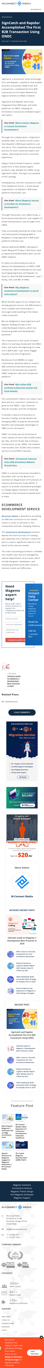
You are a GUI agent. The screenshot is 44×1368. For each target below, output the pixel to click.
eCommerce (36, 9)
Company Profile (8, 1323)
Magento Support (22, 1197)
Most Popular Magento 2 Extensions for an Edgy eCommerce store (7, 1131)
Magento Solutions (22, 1185)
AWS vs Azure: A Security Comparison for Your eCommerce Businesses (25, 954)
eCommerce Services (22, 1188)
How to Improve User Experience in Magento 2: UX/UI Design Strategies (26, 990)
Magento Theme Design (22, 1191)
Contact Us (6, 1320)
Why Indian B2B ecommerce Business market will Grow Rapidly (20, 387)
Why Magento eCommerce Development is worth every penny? (21, 290)
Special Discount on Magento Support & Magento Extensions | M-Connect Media (7, 1161)
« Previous (11, 673)
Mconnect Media (10, 516)
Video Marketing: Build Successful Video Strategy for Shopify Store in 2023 (26, 979)
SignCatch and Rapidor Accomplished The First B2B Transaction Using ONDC (22, 1035)
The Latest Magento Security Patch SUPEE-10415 (21, 1156)
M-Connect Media (22, 896)
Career (4, 1330)
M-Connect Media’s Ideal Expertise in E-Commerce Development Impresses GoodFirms (21, 1131)
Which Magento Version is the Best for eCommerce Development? (21, 203)
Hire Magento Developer (22, 1194)
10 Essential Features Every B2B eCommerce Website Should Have (20, 462)
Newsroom (6, 1327)
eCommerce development (18, 532)
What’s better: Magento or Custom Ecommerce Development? (21, 126)
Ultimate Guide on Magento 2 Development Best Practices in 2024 (14, 681)
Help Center (6, 1317)
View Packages (35, 1352)
